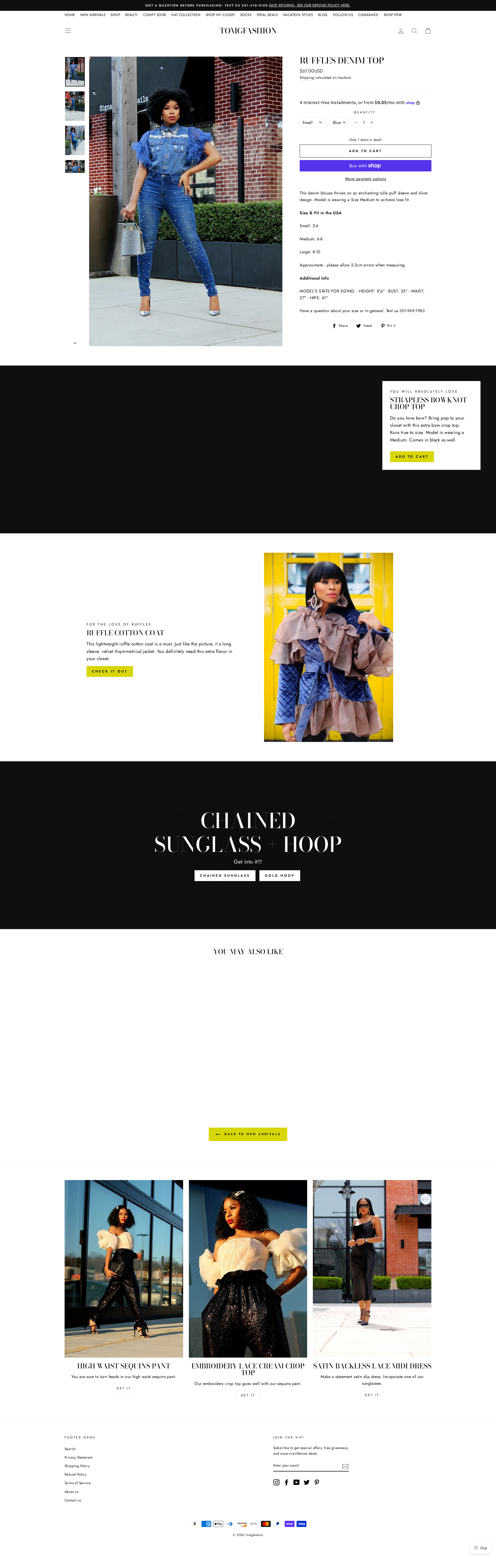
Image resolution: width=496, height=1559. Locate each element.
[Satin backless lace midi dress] (372, 1269)
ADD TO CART (412, 456)
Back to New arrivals (252, 1134)
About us (71, 1491)
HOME (70, 14)
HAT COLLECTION (185, 14)
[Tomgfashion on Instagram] (276, 1482)
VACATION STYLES (298, 14)
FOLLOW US (343, 14)
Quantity (365, 112)
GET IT (124, 1388)
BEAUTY (131, 14)
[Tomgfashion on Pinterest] (317, 1482)
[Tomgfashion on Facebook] (286, 1482)
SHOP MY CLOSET (220, 14)
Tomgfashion (248, 31)
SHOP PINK (393, 14)
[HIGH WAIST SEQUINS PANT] (124, 1269)
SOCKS (246, 14)
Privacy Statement (78, 1457)
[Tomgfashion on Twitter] (307, 1482)
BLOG (323, 14)
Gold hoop (280, 875)
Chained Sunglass (225, 875)
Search (70, 1448)
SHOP (115, 14)
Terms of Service (78, 1482)
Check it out (110, 671)
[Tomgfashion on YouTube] (296, 1482)
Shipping (307, 77)
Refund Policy (75, 1474)
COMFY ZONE (154, 14)
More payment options (365, 179)
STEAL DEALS (267, 14)
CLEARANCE (368, 14)
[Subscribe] (345, 1465)
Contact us (73, 1500)
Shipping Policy (77, 1465)
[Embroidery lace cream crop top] (248, 1269)
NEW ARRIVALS (93, 14)
